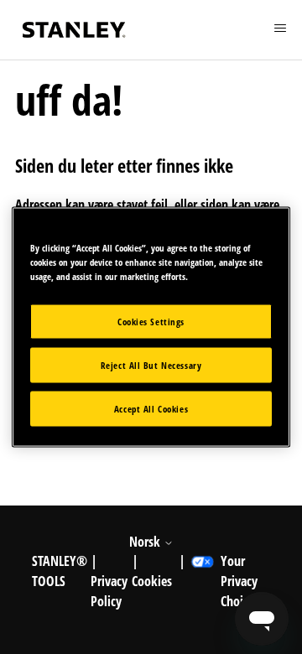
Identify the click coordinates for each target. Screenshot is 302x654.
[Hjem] (74, 29)
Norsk (146, 541)
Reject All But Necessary (151, 365)
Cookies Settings (151, 321)
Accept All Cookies (151, 408)
